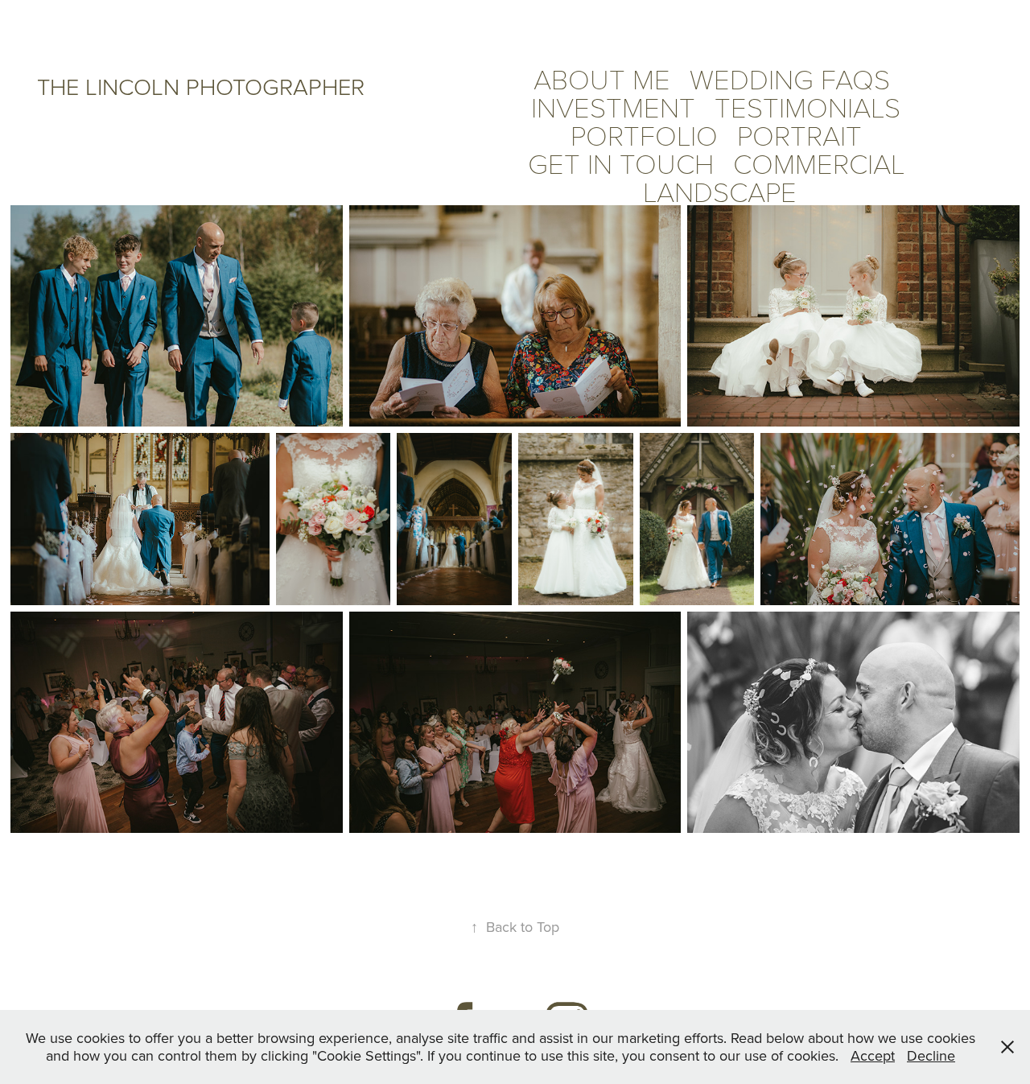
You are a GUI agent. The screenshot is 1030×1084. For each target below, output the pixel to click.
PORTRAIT (799, 134)
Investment (613, 106)
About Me (602, 78)
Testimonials (807, 106)
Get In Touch (621, 162)
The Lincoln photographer (201, 86)
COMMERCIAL (818, 162)
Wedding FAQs (790, 78)
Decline (931, 1055)
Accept (873, 1055)
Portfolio (644, 134)
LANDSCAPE (720, 190)
